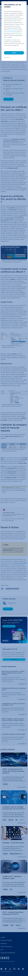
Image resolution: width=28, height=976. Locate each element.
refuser (17, 33)
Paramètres (15, 20)
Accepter (14, 40)
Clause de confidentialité (10, 31)
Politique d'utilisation (12, 30)
